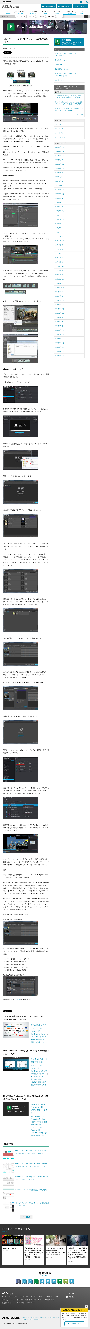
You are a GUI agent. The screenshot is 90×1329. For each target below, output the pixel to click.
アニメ (40, 1300)
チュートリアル (13, 1297)
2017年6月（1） (59, 253)
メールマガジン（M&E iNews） (26, 1303)
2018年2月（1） (59, 232)
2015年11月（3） (60, 326)
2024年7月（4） (60, 147)
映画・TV (20, 1300)
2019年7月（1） (59, 202)
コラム (4, 1297)
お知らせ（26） (59, 129)
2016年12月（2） (60, 279)
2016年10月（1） (60, 287)
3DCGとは (5, 1300)
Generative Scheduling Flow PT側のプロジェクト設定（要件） (69, 109)
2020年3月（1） (60, 194)
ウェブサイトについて (53, 1318)
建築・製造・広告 (30, 1300)
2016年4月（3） (60, 304)
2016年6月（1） (59, 300)
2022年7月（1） (59, 160)
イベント (41, 1297)
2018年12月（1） (60, 207)
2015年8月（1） (59, 334)
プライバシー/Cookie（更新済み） (30, 1319)
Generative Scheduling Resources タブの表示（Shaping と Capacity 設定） (69, 97)
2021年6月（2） (59, 181)
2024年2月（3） (60, 156)
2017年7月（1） (59, 249)
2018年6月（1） (59, 219)
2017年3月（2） (59, 266)
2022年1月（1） (59, 173)
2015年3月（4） (60, 356)
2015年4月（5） (60, 351)
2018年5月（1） (59, 224)
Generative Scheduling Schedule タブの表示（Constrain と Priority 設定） (69, 103)
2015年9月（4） (60, 330)
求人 (57, 1297)
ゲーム (13, 1300)
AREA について (25, 1318)
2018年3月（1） (59, 228)
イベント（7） (59, 133)
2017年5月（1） (59, 258)
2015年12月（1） (60, 322)
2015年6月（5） (60, 343)
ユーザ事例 (58, 65)
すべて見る (26, 1217)
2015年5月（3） (60, 347)
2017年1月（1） (59, 275)
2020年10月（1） (60, 185)
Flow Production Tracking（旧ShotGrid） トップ (65, 54)
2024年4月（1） (59, 151)
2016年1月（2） (59, 317)
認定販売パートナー (8, 1303)
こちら (18, 999)
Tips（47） (58, 124)
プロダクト (49, 1297)
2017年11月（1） (60, 241)
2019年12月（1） (60, 198)
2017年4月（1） (59, 262)
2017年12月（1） (60, 236)
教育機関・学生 (49, 1300)
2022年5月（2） (59, 164)
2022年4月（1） (59, 168)
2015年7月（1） (59, 339)
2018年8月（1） (59, 215)
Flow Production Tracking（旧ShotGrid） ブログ (65, 74)
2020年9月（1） (60, 190)
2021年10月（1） (60, 177)
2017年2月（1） (59, 270)
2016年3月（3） (60, 309)
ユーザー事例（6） (60, 137)
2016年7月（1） (59, 296)
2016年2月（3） (59, 313)
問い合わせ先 (59, 80)
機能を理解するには (62, 69)
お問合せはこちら (75, 1324)
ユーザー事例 (24, 1297)
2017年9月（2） (59, 245)
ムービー (33, 1297)
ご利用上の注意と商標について (38, 1318)
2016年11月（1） (60, 283)
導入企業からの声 (61, 60)
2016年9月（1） (59, 292)
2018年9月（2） (59, 211)
